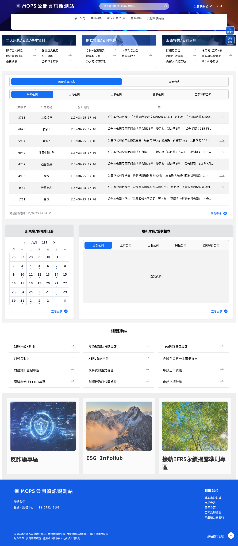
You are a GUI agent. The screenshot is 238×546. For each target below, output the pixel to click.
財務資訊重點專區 (26, 370)
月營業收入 (129, 56)
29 (65, 292)
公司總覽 (11, 61)
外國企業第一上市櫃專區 (180, 358)
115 (44, 242)
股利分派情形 (174, 56)
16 (14, 283)
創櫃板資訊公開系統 (103, 382)
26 (14, 257)
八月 (34, 242)
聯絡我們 (19, 501)
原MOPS (230, 30)
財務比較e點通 (24, 347)
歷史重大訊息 (14, 56)
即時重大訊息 (14, 50)
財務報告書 (93, 56)
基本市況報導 (213, 498)
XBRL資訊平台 (99, 358)
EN (216, 6)
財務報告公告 (130, 50)
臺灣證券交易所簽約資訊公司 (30, 534)
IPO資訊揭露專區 (175, 347)
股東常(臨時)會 (212, 50)
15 (65, 274)
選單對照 (230, 40)
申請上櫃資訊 (172, 382)
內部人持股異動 (176, 61)
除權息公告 (173, 50)
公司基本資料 (50, 61)
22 (65, 283)
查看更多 (216, 213)
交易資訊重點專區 (101, 370)
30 (14, 300)
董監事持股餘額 (211, 56)
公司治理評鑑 (213, 512)
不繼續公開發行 (214, 517)
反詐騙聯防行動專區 (103, 347)
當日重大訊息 (50, 50)
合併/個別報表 (95, 50)
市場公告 (210, 502)
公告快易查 (201, 6)
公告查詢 (47, 56)
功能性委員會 (210, 61)
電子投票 (210, 507)
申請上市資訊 (172, 370)
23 (14, 292)
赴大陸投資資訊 (96, 61)
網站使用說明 (215, 536)
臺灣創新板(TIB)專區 (29, 382)
